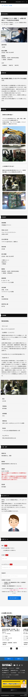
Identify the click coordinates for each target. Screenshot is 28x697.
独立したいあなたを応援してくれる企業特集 (10, 674)
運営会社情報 (4, 668)
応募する (19, 658)
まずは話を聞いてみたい (9, 548)
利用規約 (4, 586)
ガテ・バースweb (21, 672)
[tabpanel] (11, 631)
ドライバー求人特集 (5, 677)
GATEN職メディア (5, 672)
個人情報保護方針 (11, 586)
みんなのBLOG (13, 672)
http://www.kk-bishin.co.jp (9, 438)
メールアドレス (7, 564)
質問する (9, 658)
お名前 (5, 555)
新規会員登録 (18, 1)
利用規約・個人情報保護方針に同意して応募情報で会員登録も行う (15, 583)
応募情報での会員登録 (6, 580)
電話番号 (4, 573)
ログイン (23, 1)
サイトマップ (11, 668)
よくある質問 (22, 670)
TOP (2, 5)
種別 (4, 545)
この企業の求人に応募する (9, 550)
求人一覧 (5, 5)
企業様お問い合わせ (14, 670)
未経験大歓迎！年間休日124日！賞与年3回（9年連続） (11, 630)
